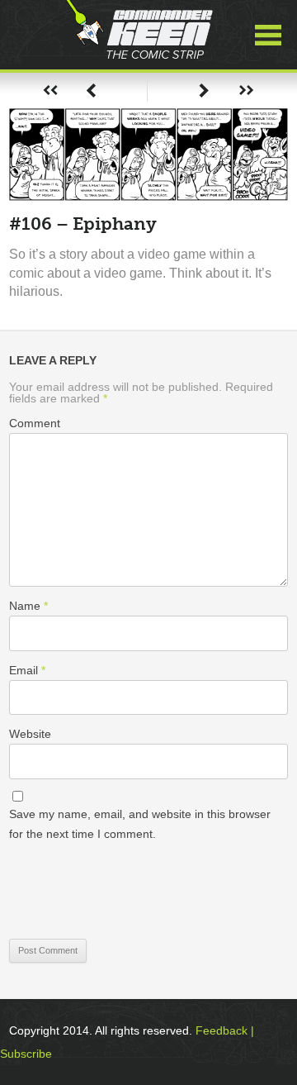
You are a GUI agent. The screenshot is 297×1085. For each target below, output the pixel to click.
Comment (34, 423)
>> (245, 91)
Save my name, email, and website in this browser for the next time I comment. (140, 823)
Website (30, 733)
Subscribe (26, 1053)
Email (27, 670)
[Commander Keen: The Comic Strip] (139, 34)
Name (28, 605)
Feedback (222, 1030)
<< (50, 91)
